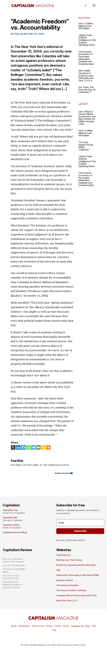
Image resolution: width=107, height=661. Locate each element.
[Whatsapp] (28, 447)
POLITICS (84, 18)
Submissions (24, 626)
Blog (88, 626)
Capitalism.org (63, 555)
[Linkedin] (18, 447)
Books (66, 626)
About (14, 626)
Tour (54, 630)
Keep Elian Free (63, 600)
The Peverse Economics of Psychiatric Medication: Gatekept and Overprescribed (86, 57)
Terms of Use (37, 626)
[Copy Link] (43, 447)
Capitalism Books (11, 525)
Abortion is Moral (64, 580)
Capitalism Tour (10, 510)
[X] (13, 447)
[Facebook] (23, 447)
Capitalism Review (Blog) (15, 532)
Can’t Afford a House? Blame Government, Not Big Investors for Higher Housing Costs (87, 117)
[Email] (38, 447)
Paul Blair (20, 33)
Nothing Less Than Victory (69, 560)
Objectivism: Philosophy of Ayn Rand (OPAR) (77, 575)
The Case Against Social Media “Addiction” (85, 146)
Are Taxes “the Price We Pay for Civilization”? (87, 89)
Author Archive (62, 473)
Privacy (49, 626)
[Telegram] (33, 447)
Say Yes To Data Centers (14, 565)
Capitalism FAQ (10, 517)
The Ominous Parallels (67, 585)
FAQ (94, 626)
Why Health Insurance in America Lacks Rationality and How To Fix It (85, 75)
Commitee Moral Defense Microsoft (73, 595)
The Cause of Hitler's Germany (71, 590)
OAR (58, 570)
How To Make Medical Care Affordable (85, 26)
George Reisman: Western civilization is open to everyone (12, 585)
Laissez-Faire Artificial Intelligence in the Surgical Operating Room (87, 40)
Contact (57, 626)
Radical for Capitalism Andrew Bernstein (76, 565)
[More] (48, 447)
